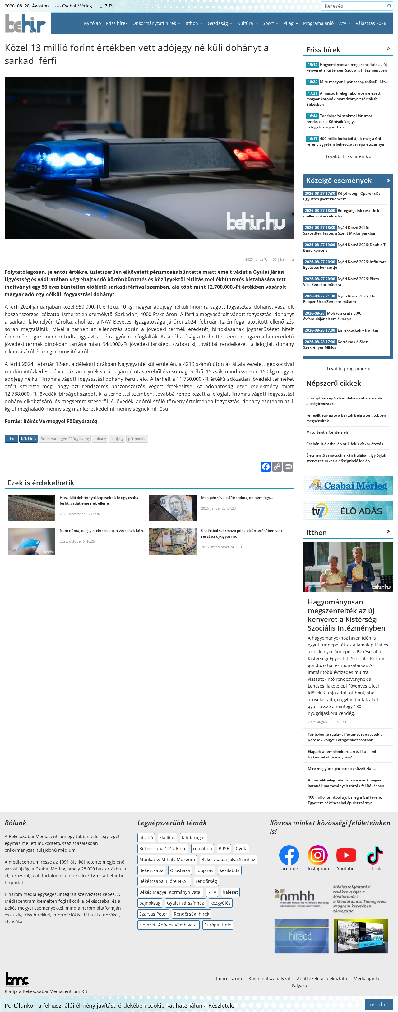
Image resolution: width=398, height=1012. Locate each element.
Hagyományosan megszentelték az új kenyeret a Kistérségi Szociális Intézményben (346, 67)
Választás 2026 (371, 23)
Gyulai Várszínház (185, 903)
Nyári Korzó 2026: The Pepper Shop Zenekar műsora (340, 298)
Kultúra (246, 23)
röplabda (202, 848)
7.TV (108, 6)
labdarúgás (194, 838)
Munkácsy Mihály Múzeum (167, 859)
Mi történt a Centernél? (327, 432)
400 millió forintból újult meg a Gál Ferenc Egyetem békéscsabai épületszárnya (345, 141)
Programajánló (318, 23)
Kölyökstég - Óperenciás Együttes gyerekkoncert (342, 196)
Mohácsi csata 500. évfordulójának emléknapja (332, 315)
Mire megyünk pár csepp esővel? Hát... (354, 81)
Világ (289, 23)
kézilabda (230, 870)
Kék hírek (28, 438)
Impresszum (229, 979)
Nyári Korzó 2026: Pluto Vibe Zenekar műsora (341, 281)
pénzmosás (137, 438)
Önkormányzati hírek (154, 23)
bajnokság (149, 903)
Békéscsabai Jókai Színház (228, 859)
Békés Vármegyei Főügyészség (65, 438)
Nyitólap (92, 23)
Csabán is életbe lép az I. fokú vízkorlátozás (344, 443)
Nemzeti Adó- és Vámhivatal (168, 925)
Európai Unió (217, 925)
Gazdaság (218, 23)
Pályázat (300, 985)
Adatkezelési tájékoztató (322, 979)
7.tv (343, 23)
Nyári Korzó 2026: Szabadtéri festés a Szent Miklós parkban (340, 230)
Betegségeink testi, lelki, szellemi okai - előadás (342, 213)
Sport (269, 23)
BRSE (224, 848)
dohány (100, 438)
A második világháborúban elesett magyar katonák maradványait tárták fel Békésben (343, 99)
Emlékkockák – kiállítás (358, 330)
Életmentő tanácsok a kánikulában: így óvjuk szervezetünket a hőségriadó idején (346, 458)
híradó (146, 838)
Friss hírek (116, 23)
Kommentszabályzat (269, 979)
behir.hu (287, 259)
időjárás (205, 870)
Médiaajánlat (367, 979)
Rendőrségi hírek (191, 914)
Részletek (220, 1005)
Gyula (242, 848)
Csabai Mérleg (76, 6)
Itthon (192, 23)
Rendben (379, 1004)
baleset (230, 892)
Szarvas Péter (153, 914)
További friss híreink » (348, 156)
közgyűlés (221, 903)
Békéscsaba (151, 870)
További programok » (348, 368)
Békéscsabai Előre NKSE (164, 881)
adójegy (117, 438)
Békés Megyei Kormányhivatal (170, 892)
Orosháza (180, 870)
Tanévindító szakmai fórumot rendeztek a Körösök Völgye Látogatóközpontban (339, 121)
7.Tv (212, 892)
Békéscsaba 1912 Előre (163, 848)
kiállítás (167, 838)
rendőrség (206, 881)
